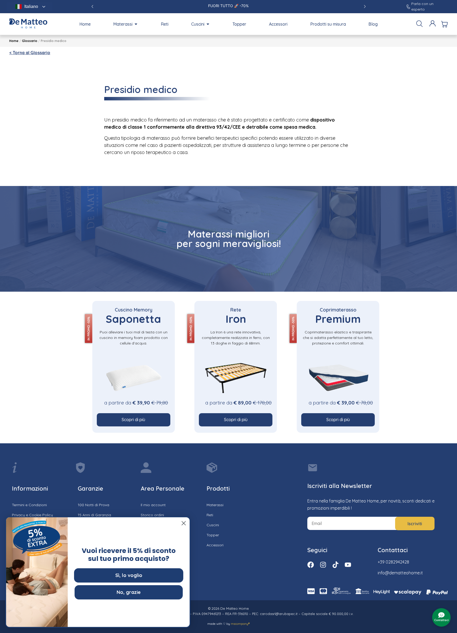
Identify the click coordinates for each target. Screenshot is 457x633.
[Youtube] (348, 564)
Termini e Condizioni (29, 504)
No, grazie (129, 592)
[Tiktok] (335, 564)
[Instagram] (323, 564)
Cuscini (213, 525)
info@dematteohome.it (400, 572)
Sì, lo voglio (128, 575)
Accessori (215, 545)
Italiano (31, 6)
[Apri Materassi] (136, 24)
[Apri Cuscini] (208, 24)
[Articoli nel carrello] (444, 24)
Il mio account (153, 504)
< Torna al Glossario (29, 52)
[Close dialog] (183, 523)
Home (14, 41)
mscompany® (240, 624)
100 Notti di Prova (93, 504)
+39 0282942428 (393, 562)
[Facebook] (310, 564)
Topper (213, 535)
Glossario (29, 41)
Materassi (215, 504)
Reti (210, 515)
